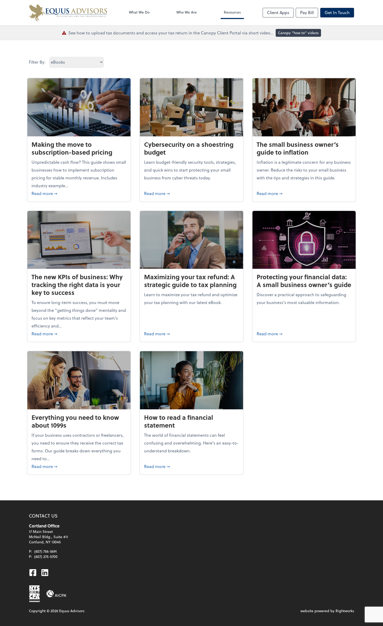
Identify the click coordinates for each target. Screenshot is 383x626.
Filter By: (37, 62)
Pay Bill (307, 12)
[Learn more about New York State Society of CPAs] (34, 593)
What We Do (139, 12)
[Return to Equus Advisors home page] (68, 12)
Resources (232, 12)
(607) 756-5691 (45, 551)
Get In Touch (337, 12)
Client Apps (278, 12)
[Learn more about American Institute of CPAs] (56, 593)
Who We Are (186, 12)
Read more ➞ (79, 193)
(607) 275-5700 (46, 556)
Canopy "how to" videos (298, 32)
